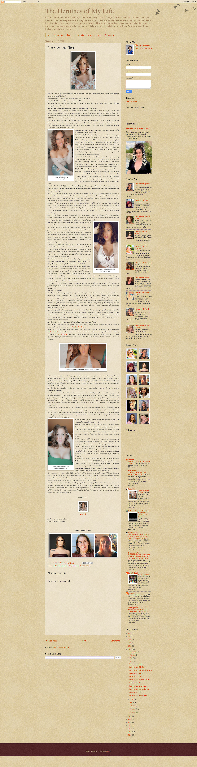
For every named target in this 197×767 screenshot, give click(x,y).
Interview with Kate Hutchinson (141, 201)
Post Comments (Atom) (62, 647)
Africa (90, 35)
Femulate (131, 489)
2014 (130, 732)
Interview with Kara (135, 683)
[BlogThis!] (85, 563)
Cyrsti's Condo (133, 573)
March (132, 706)
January (133, 712)
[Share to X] (87, 563)
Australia (80, 35)
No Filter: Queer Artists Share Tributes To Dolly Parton (137, 473)
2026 (130, 633)
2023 (130, 643)
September (133, 652)
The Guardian (133, 533)
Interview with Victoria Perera (139, 689)
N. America (58, 35)
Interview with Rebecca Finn (138, 695)
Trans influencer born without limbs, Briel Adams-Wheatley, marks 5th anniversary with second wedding (139, 556)
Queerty (131, 460)
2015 (130, 729)
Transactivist (76, 566)
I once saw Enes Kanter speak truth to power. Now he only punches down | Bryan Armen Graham (139, 536)
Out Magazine (133, 608)
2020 (130, 716)
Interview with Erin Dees (137, 667)
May (131, 699)
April (131, 703)
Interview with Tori (135, 692)
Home (83, 641)
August (132, 655)
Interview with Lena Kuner (137, 686)
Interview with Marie (136, 664)
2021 (130, 649)
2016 (130, 725)
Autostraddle (132, 471)
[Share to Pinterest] (91, 563)
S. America (109, 35)
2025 (130, 636)
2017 (130, 722)
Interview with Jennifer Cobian (139, 680)
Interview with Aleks (136, 673)
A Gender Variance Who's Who (139, 511)
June (131, 661)
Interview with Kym (135, 676)
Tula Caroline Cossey (78, 327)
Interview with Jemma (142, 278)
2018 (130, 719)
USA (83, 566)
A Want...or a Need (144, 575)
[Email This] (83, 563)
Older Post (115, 641)
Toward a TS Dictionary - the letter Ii (142, 514)
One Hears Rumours (134, 595)
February (133, 709)
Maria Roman (62, 334)
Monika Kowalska (143, 45)
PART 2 (83, 514)
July (131, 658)
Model (55, 566)
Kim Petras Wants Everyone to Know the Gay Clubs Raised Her (138, 610)
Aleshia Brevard (53, 332)
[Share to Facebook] (89, 563)
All (49, 35)
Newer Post (51, 641)
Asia (99, 35)
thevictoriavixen (63, 566)
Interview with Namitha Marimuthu (140, 670)
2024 (130, 640)
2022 (130, 646)
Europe (70, 35)
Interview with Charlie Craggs (137, 128)
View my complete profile (143, 48)
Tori (70, 566)
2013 (130, 735)
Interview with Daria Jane (143, 263)
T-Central (131, 593)
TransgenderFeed (134, 553)
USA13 (88, 566)
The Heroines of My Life (79, 10)
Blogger (108, 751)
